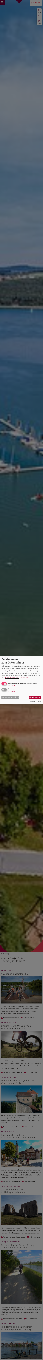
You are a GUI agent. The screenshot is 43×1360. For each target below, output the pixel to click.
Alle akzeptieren (34, 697)
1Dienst (11, 686)
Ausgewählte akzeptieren (10, 697)
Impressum (24, 678)
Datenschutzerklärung (12, 678)
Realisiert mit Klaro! (35, 701)
